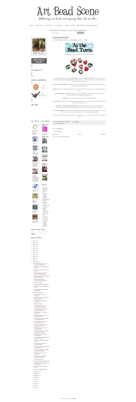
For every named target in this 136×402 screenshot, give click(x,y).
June (35, 381)
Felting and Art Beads (38, 292)
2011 (34, 252)
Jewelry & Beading (59, 93)
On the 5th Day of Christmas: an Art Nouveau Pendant (42, 338)
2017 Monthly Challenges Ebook (87, 25)
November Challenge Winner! (40, 369)
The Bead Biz (46, 211)
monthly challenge (45, 223)
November (36, 371)
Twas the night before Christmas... (41, 284)
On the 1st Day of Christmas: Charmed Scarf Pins (40, 356)
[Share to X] (75, 122)
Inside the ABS (46, 205)
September (36, 375)
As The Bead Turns (60, 123)
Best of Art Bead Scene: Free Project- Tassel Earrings (40, 273)
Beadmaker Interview (45, 188)
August (35, 377)
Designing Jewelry (45, 197)
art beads (45, 216)
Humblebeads (45, 155)
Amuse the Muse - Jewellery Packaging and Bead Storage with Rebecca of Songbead (35, 175)
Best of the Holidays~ (38, 282)
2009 (34, 256)
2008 (34, 258)
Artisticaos (44, 146)
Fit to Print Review (45, 203)
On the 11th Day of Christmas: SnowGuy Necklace (40, 309)
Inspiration (45, 207)
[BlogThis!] (74, 122)
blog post (69, 79)
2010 (34, 254)
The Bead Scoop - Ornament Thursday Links (40, 328)
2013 (34, 248)
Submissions (39, 25)
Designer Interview (45, 194)
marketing (45, 221)
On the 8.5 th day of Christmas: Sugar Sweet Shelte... (41, 325)
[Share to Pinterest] (78, 122)
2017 (34, 240)
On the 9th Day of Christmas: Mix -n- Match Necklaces (41, 319)
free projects (45, 219)
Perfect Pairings (44, 209)
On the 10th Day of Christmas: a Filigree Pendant (41, 316)
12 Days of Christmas (38, 359)
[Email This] (73, 122)
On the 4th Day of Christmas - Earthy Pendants (40, 344)
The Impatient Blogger (58, 110)
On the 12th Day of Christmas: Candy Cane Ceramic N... (40, 306)
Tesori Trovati (45, 174)
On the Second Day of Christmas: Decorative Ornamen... (41, 350)
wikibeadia (45, 225)
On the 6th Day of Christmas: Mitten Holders (40, 334)
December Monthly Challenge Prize (42, 361)
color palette (45, 217)
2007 (34, 260)
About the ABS (70, 25)
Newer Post (55, 134)
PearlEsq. (64, 98)
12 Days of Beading (38, 303)
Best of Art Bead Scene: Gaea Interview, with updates (40, 264)
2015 (34, 244)
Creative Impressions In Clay (45, 164)
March (35, 387)
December (36, 261)
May (35, 383)
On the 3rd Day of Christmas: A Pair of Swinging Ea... (42, 347)
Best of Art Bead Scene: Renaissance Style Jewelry (40, 280)
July (35, 379)
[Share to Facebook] (77, 122)
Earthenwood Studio (88, 78)
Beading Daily (74, 78)
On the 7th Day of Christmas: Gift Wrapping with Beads (41, 331)
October (36, 373)
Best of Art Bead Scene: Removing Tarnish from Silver (41, 277)
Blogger (74, 398)
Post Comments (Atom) (64, 136)
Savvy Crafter (56, 101)
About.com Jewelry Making (59, 84)
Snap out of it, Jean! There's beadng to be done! (66, 105)
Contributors (58, 25)
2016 (34, 242)
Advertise (49, 25)
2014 (34, 246)
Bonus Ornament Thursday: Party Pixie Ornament (41, 298)
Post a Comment (58, 131)
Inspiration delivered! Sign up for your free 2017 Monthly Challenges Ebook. (68, 30)
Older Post (103, 134)
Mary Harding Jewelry (45, 125)
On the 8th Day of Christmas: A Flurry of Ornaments (40, 322)
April (35, 385)
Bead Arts (55, 89)
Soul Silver (44, 134)
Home (31, 25)
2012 (34, 250)
